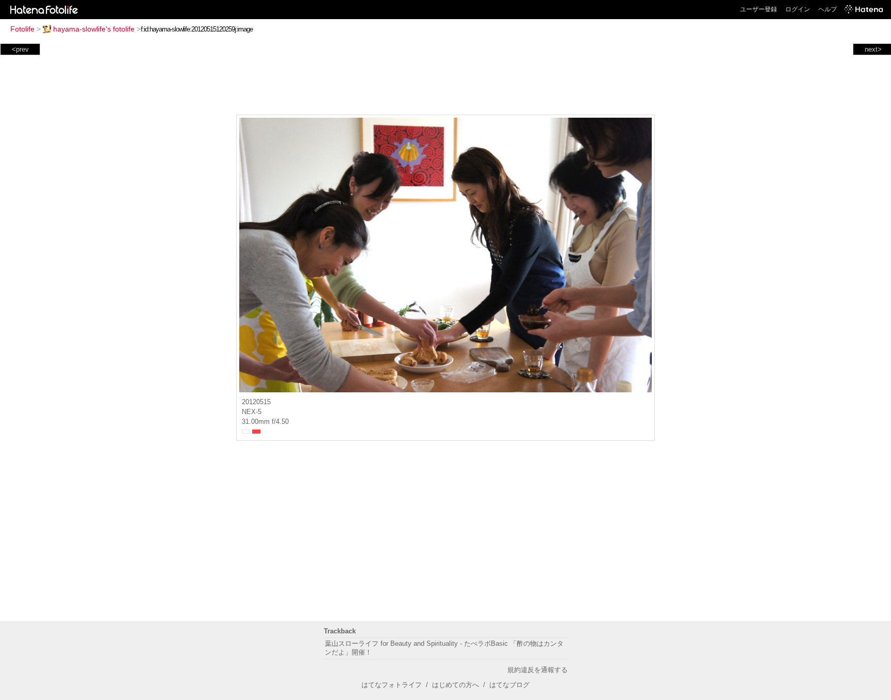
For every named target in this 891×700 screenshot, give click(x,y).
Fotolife (22, 29)
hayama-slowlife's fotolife (94, 29)
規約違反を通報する (537, 670)
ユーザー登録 (758, 9)
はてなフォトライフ (391, 685)
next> (873, 49)
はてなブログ (509, 685)
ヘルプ (827, 9)
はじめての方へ (455, 685)
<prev (20, 49)
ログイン (797, 9)
